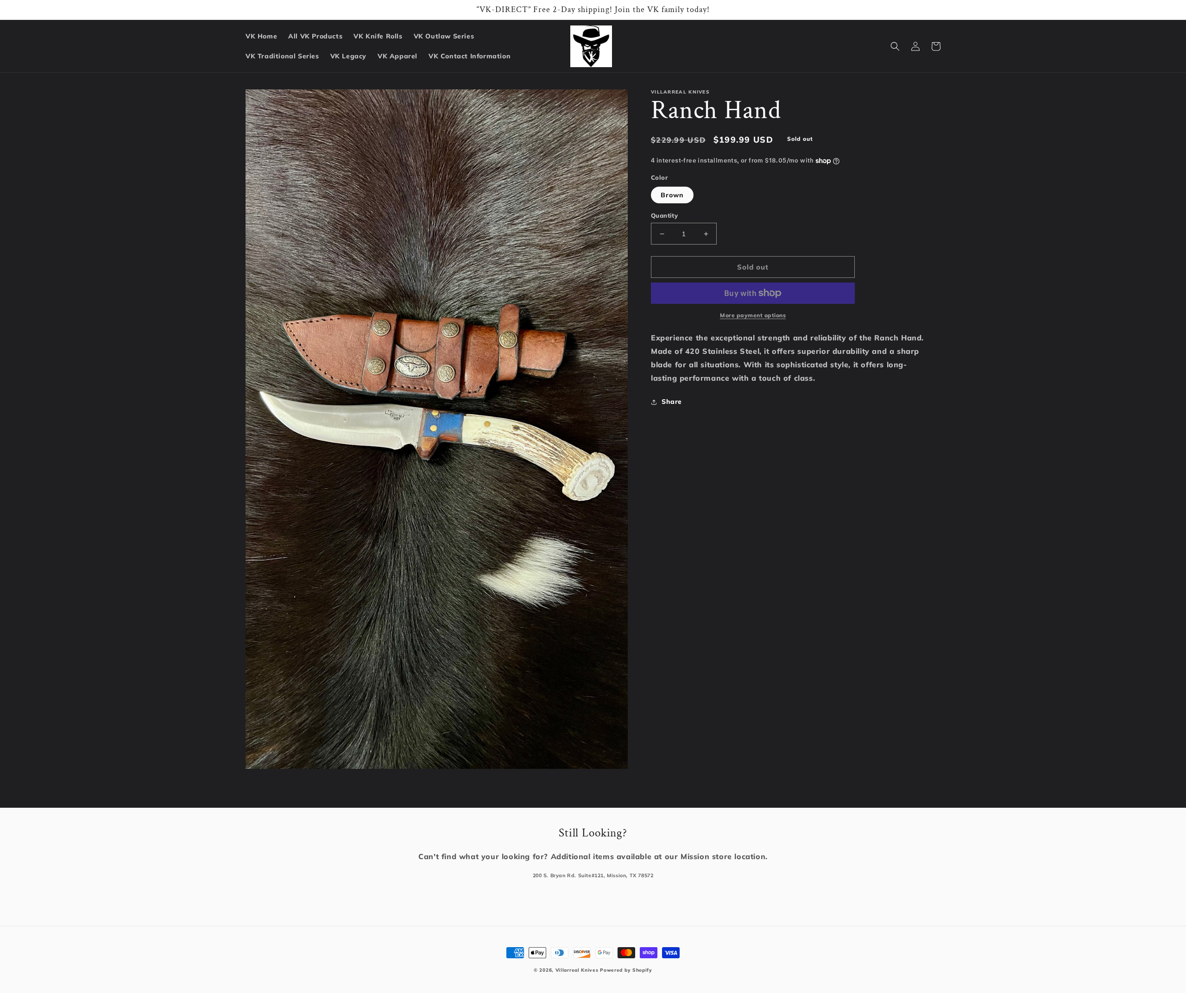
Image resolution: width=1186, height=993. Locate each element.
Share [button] (672, 401)
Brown (672, 195)
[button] (895, 46)
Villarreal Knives (577, 970)
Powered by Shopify (626, 970)
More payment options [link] (753, 315)
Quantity (664, 215)
